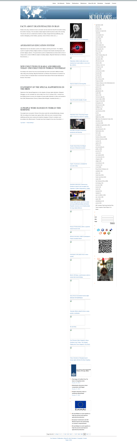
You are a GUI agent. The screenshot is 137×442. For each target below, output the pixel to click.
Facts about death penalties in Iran (39, 26)
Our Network (61, 3)
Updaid (97, 193)
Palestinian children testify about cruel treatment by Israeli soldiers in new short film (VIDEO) (80, 63)
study (97, 179)
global (97, 89)
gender (97, 87)
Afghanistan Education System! (37, 45)
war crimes (98, 197)
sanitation (98, 171)
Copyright (107, 3)
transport (98, 191)
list (96, 113)
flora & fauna (99, 79)
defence (97, 43)
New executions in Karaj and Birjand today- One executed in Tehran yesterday (43, 67)
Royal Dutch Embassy (101, 169)
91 (87, 434)
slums (97, 173)
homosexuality (99, 97)
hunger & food (99, 101)
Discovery (98, 51)
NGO (97, 133)
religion (97, 161)
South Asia (98, 175)
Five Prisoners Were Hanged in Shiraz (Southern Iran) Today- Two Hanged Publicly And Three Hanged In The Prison (80, 342)
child (97, 33)
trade (97, 189)
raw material (98, 155)
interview (98, 109)
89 (81, 434)
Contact (114, 3)
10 (65, 434)
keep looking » (30, 122)
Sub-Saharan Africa (100, 181)
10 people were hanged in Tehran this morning (40, 109)
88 (79, 434)
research (98, 165)
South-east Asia (99, 177)
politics (97, 149)
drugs (97, 53)
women (97, 203)
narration (98, 127)
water (97, 199)
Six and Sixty (73, 326)
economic (98, 57)
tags (96, 221)
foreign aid (98, 81)
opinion (97, 143)
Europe (97, 75)
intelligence (98, 107)
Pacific (97, 145)
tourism (97, 187)
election (97, 63)
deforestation (99, 45)
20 (68, 434)
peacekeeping (99, 147)
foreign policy (99, 85)
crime (97, 39)
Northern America (100, 139)
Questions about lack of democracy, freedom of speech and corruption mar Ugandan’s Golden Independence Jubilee (80, 186)
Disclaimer (100, 3)
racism (97, 153)
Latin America (99, 111)
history (97, 95)
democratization (99, 47)
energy (97, 69)
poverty (97, 151)
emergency (98, 67)
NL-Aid (97, 135)
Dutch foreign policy (100, 55)
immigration (98, 103)
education (98, 59)
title (96, 219)
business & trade (100, 31)
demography (99, 49)
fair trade (98, 77)
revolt (97, 167)
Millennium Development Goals (103, 119)
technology (98, 183)
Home (54, 3)
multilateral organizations (102, 125)
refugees (98, 159)
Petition (68, 3)
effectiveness (99, 61)
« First (56, 434)
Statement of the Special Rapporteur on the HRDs (42, 88)
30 (70, 434)
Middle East (98, 117)
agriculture (98, 25)
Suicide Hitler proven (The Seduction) (79, 39)
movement (98, 123)
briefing (97, 29)
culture (97, 41)
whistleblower (99, 201)
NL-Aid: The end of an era (76, 54)
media (97, 115)
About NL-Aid (92, 3)
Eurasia (97, 73)
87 (76, 434)
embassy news (99, 65)
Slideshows (83, 3)
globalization (98, 91)
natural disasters (100, 129)
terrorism (98, 185)
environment (99, 71)
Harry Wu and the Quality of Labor (78, 99)
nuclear (97, 141)
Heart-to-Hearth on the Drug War (78, 83)
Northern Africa (99, 137)
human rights (99, 99)
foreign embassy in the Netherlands (104, 83)
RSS (71, 440)
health (97, 93)
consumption (99, 35)
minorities (98, 121)
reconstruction (99, 157)
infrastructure (99, 105)
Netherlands (98, 131)
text (96, 217)
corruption (98, 37)
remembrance (99, 163)
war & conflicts (99, 195)
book (97, 27)
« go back (22, 122)
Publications (75, 3)
